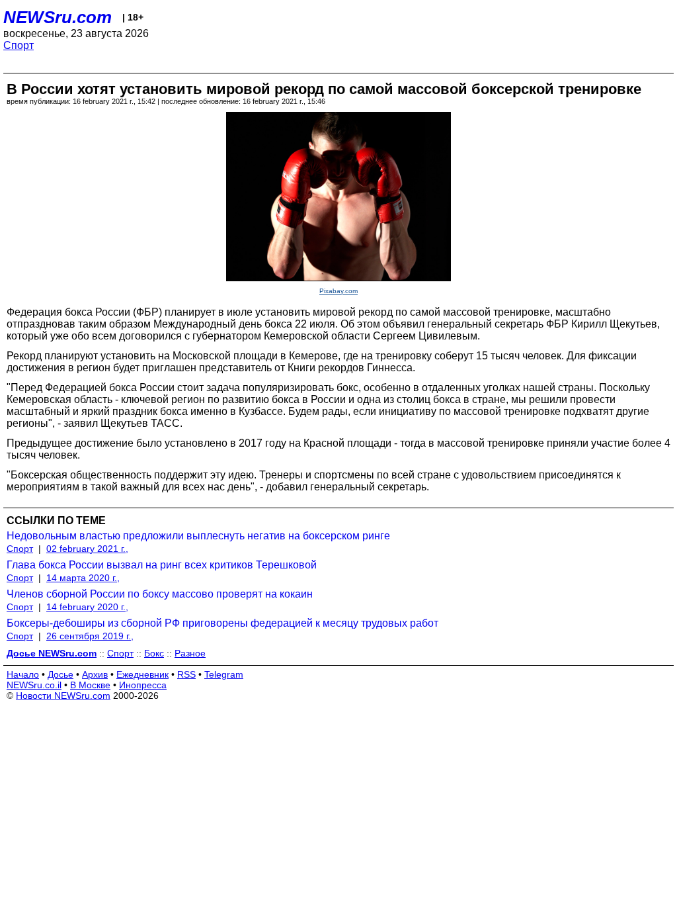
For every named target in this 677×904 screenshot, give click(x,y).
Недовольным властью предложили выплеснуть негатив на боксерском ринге (198, 535)
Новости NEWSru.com (63, 695)
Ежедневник (142, 674)
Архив (95, 674)
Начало (23, 674)
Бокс (154, 653)
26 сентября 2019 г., (90, 636)
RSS (186, 674)
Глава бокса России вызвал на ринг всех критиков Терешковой (162, 564)
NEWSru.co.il (34, 685)
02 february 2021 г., (87, 548)
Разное (190, 653)
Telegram (223, 674)
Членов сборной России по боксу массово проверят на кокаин (160, 594)
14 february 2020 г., (87, 607)
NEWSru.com (57, 17)
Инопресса (143, 685)
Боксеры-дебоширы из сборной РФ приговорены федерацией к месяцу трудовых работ (222, 623)
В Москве (90, 685)
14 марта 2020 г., (83, 577)
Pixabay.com (338, 290)
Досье (60, 674)
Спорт (18, 45)
